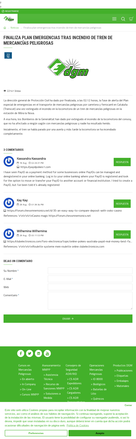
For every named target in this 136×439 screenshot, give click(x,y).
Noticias (15, 27)
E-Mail (7, 279)
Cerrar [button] (128, 405)
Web (6, 287)
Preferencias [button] (36, 433)
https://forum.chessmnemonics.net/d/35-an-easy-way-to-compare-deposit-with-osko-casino (64, 210)
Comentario (10, 295)
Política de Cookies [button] (78, 425)
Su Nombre (10, 271)
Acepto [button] (100, 433)
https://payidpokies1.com (36, 167)
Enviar (66, 318)
